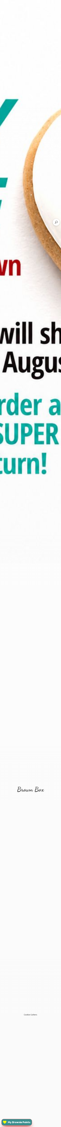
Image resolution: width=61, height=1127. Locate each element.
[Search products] (56, 222)
